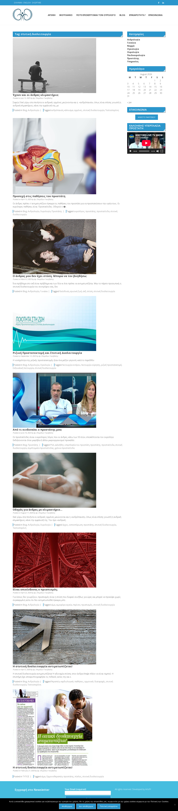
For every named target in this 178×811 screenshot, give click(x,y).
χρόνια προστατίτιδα (65, 448)
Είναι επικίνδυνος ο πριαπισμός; (35, 589)
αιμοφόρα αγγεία (64, 604)
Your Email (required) (75, 789)
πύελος (78, 776)
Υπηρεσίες (133, 61)
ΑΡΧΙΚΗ (52, 15)
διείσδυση (64, 291)
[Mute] (157, 151)
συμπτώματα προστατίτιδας (40, 448)
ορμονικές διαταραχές (94, 681)
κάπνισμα (68, 110)
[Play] (130, 151)
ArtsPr (148, 789)
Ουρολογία (45, 211)
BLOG (122, 15)
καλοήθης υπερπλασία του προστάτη (72, 444)
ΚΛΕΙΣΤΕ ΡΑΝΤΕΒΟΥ (146, 117)
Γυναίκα (44, 291)
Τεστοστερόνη (112, 110)
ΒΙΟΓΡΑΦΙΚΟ (65, 15)
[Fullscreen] (162, 151)
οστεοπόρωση (76, 524)
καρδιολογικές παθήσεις (72, 681)
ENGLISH (27, 2)
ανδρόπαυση (57, 110)
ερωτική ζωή (76, 291)
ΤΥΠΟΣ (26, 776)
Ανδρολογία (33, 110)
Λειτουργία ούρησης (90, 364)
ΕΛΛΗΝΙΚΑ (18, 2)
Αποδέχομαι (67, 806)
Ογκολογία (45, 364)
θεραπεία (55, 681)
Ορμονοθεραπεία (54, 776)
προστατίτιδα (103, 211)
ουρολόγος (79, 211)
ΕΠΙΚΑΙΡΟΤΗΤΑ (137, 15)
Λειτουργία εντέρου (71, 364)
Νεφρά (130, 45)
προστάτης (90, 211)
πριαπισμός (86, 604)
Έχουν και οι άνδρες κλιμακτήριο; (36, 95)
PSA (52, 444)
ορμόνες (78, 110)
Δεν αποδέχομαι (86, 806)
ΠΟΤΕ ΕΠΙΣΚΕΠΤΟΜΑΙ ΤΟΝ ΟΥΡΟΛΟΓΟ (96, 15)
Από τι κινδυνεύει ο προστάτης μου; (37, 429)
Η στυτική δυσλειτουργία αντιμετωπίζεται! (42, 666)
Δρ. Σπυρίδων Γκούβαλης (42, 98)
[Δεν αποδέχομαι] (174, 804)
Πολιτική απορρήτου (109, 806)
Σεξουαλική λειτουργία (23, 368)
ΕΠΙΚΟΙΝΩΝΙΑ (155, 15)
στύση (90, 291)
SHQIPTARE (36, 2)
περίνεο (76, 604)
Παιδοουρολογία (136, 55)
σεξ (84, 291)
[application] (146, 143)
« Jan (129, 102)
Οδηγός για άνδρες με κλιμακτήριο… (37, 509)
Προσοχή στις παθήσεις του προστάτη (39, 196)
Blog (25, 110)
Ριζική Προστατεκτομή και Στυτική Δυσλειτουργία (47, 353)
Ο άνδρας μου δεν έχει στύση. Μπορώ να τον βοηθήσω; (50, 276)
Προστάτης (56, 211)
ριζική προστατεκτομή (111, 364)
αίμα (53, 604)
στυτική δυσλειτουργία (93, 110)
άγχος (65, 524)
